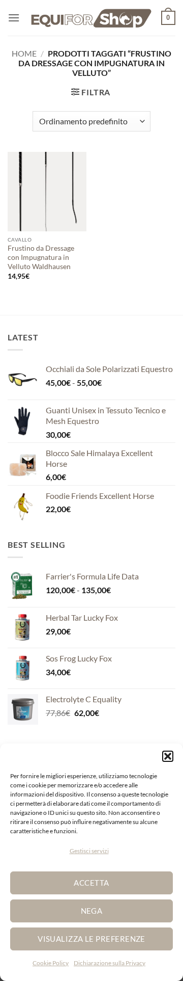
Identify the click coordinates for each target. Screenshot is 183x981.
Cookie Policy (51, 963)
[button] (168, 756)
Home (24, 53)
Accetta (91, 882)
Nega (92, 910)
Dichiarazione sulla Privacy (109, 963)
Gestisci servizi (89, 851)
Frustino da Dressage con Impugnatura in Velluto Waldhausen (41, 257)
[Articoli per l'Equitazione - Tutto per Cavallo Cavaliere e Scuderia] (91, 18)
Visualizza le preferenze (91, 938)
